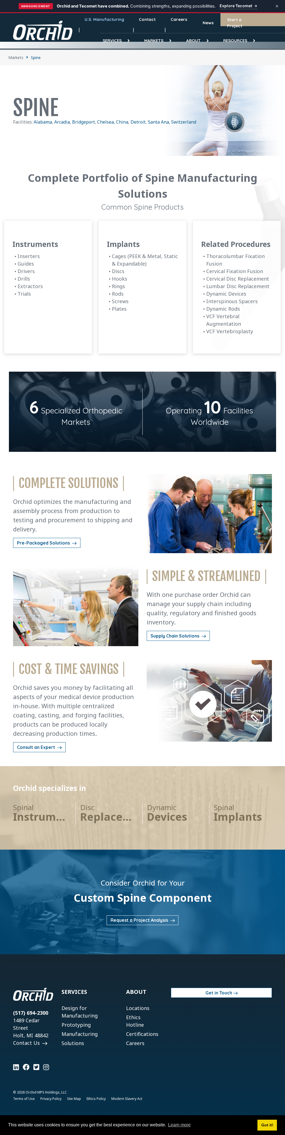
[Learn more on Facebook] (26, 1067)
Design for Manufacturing (80, 1012)
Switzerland (183, 122)
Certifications (142, 1034)
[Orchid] (42, 30)
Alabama (43, 122)
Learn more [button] (179, 1124)
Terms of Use (24, 1098)
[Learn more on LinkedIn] (16, 1067)
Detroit (138, 122)
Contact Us (27, 1043)
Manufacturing (80, 1034)
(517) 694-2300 (30, 1012)
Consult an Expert (36, 747)
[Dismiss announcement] (277, 6)
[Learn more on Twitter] (36, 1067)
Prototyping (76, 1024)
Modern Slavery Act (126, 1098)
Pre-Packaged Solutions (44, 543)
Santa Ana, (159, 122)
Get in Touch (218, 993)
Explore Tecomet (236, 5)
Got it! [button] (267, 1125)
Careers (135, 1043)
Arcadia (62, 122)
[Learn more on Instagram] (46, 1067)
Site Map (74, 1098)
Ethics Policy (96, 1098)
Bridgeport (83, 122)
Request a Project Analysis (139, 920)
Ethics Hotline (135, 1021)
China (122, 122)
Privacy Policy (51, 1098)
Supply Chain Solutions (175, 636)
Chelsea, (106, 122)
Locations (137, 1008)
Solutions (73, 1043)
